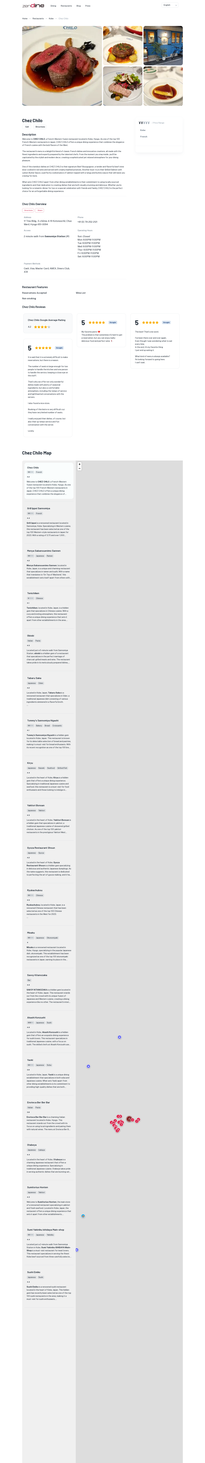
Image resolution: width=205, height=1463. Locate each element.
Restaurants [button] (66, 6)
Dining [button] (53, 6)
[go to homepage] (33, 7)
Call (27, 127)
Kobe (51, 18)
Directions (40, 127)
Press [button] (87, 6)
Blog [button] (78, 6)
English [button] (167, 5)
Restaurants (38, 18)
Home (24, 18)
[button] (83, 1216)
